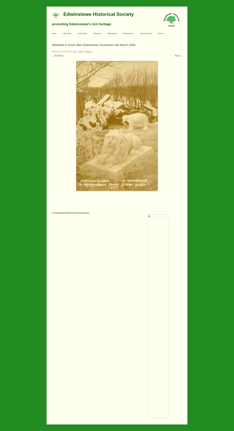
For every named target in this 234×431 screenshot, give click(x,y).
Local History (82, 33)
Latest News (67, 33)
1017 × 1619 (78, 52)
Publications (112, 33)
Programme (97, 33)
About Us (161, 33)
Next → (178, 55)
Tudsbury (88, 52)
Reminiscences (128, 33)
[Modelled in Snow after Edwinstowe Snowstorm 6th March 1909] (117, 126)
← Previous (57, 55)
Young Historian (146, 33)
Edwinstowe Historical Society (98, 14)
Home (54, 33)
